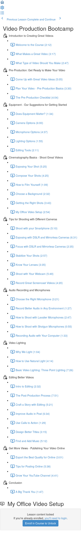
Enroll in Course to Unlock (40, 523)
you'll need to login (56, 518)
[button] (2, 3)
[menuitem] (2, 9)
